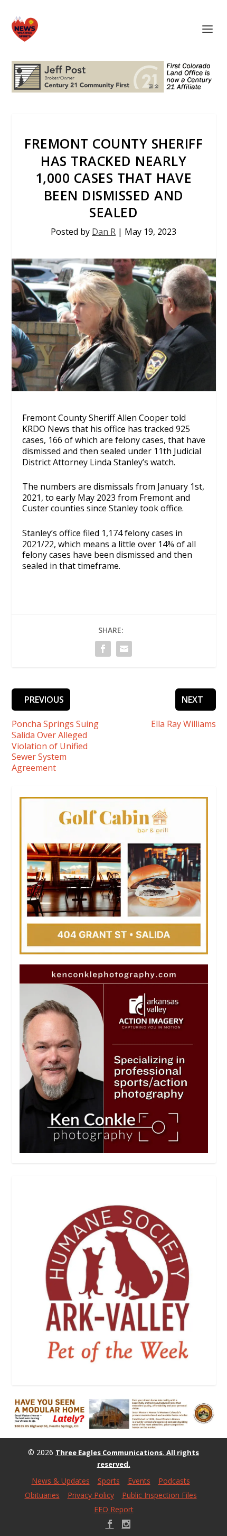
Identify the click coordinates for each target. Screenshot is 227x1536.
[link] (25, 29)
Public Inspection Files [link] (159, 1495)
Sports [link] (109, 1481)
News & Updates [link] (61, 1481)
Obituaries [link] (42, 1495)
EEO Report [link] (114, 1509)
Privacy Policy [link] (91, 1495)
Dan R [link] (104, 231)
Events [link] (139, 1481)
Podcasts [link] (174, 1481)
